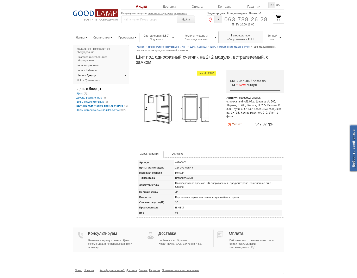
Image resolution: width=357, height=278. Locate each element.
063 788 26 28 (246, 19)
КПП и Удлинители (88, 80)
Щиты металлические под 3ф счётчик (98, 110)
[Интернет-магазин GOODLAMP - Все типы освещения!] (95, 15)
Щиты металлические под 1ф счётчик (230, 47)
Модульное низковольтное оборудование (93, 50)
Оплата (197, 6)
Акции (141, 6)
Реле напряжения (88, 65)
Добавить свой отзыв (353, 148)
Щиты (79, 93)
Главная (140, 47)
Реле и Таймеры (87, 70)
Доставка (169, 6)
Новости (89, 270)
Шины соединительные (90, 101)
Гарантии (253, 6)
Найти (186, 19)
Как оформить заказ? (112, 270)
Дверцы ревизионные (89, 97)
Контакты (225, 6)
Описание (177, 153)
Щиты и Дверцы (198, 47)
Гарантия (154, 270)
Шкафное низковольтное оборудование (92, 58)
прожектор (180, 13)
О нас (78, 270)
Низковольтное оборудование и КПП (167, 47)
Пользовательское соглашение (180, 270)
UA (278, 5)
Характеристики (149, 153)
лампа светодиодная (160, 13)
